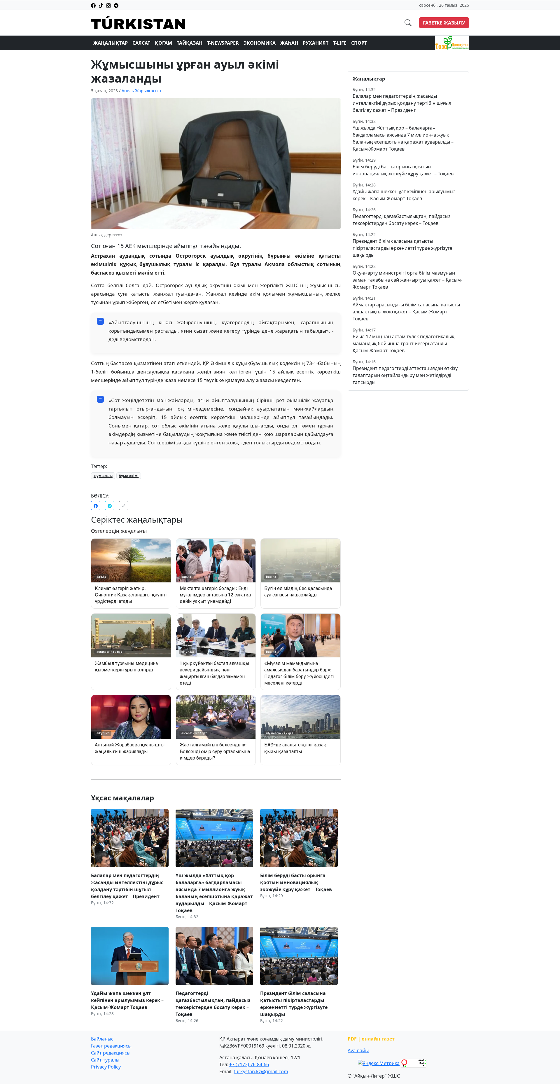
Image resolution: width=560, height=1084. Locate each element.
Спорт (359, 43)
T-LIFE (339, 43)
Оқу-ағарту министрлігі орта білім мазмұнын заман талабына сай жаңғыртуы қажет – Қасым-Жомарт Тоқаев (407, 280)
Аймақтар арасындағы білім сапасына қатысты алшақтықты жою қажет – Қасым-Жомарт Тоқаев (406, 311)
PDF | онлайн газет (371, 1039)
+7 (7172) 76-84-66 (249, 1064)
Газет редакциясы (111, 1046)
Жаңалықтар (110, 43)
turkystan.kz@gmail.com (261, 1071)
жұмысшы (103, 475)
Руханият (315, 43)
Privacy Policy (106, 1067)
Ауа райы (358, 1050)
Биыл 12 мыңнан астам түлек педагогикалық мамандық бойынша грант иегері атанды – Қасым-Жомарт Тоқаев (403, 343)
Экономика (260, 43)
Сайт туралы (105, 1060)
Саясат (141, 43)
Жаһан (289, 43)
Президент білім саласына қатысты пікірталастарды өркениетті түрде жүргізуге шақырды (402, 248)
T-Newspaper (223, 43)
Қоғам (163, 43)
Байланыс (102, 1039)
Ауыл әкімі (129, 475)
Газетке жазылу (444, 23)
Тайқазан (189, 43)
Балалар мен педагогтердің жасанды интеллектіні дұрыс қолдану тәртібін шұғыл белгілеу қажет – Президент (402, 103)
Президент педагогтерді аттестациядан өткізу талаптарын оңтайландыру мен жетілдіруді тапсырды (405, 375)
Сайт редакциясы (110, 1053)
